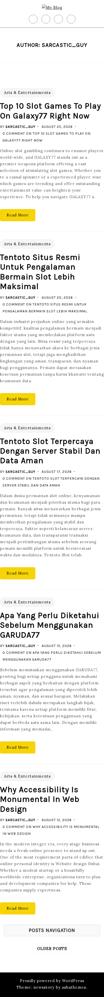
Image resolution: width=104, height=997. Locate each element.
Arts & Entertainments (27, 92)
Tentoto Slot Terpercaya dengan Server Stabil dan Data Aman (50, 451)
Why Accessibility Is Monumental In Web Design (40, 799)
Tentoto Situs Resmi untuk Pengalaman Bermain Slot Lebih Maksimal (40, 272)
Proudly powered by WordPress (52, 980)
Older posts (52, 948)
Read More (18, 215)
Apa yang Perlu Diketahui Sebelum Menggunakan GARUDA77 (49, 625)
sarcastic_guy (20, 127)
